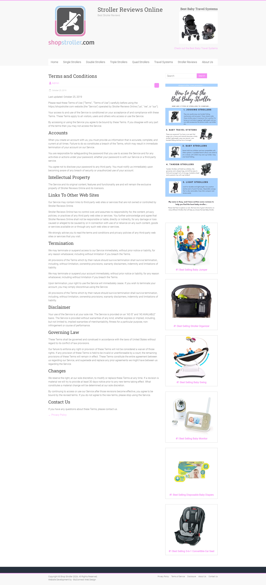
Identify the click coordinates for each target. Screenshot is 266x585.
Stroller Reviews (187, 62)
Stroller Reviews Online (130, 9)
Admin (55, 83)
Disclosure (191, 576)
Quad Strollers (140, 62)
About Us (207, 62)
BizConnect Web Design (84, 579)
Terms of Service (178, 576)
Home (54, 62)
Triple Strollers (118, 62)
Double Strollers (95, 62)
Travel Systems (163, 62)
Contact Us (213, 576)
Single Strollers (72, 62)
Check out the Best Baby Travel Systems (196, 48)
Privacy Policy (57, 414)
